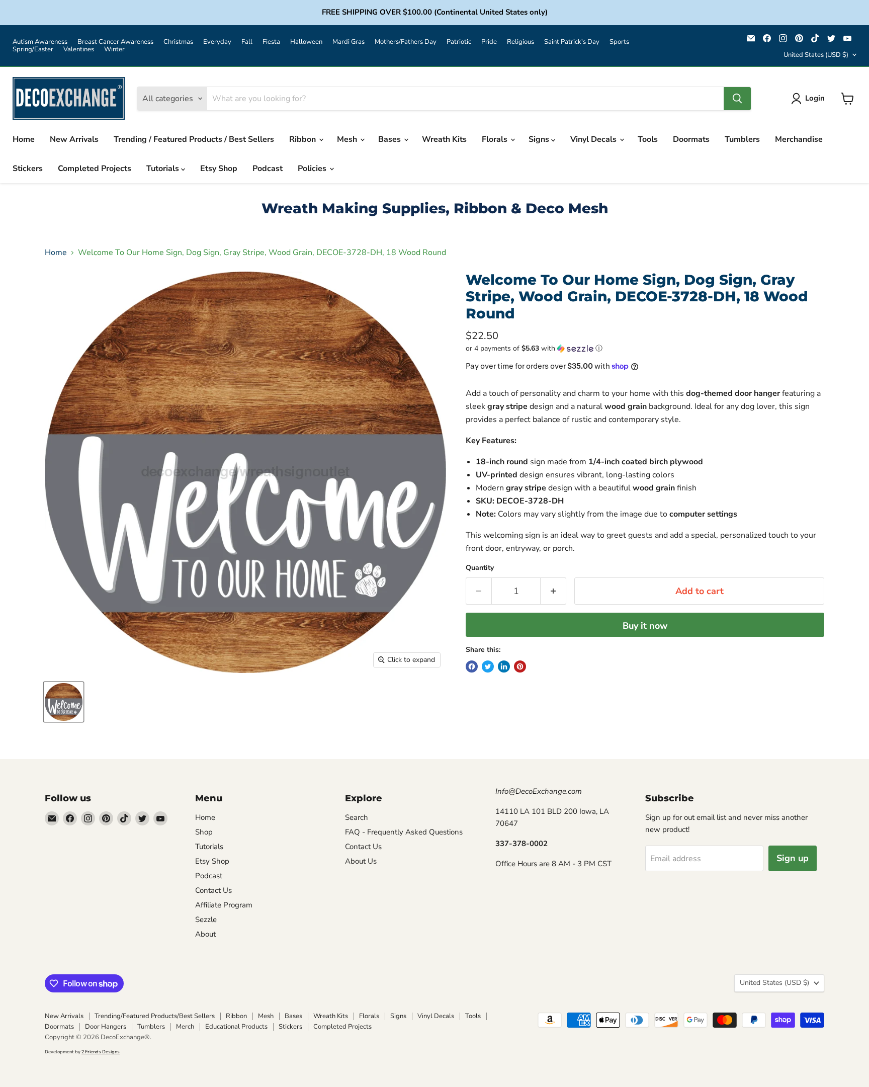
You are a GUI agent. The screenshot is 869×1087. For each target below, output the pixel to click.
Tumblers (742, 139)
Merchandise (799, 139)
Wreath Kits (444, 139)
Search (356, 817)
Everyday (217, 42)
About (205, 934)
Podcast (267, 168)
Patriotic (459, 42)
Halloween (306, 42)
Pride (489, 42)
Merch (185, 1026)
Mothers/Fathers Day (406, 42)
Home (24, 139)
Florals (495, 139)
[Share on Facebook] (472, 666)
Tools (648, 139)
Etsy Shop (218, 168)
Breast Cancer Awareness (115, 42)
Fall (246, 42)
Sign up (792, 858)
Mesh (348, 139)
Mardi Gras (348, 42)
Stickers (28, 168)
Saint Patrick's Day (571, 42)
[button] (645, 348)
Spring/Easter (33, 49)
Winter (114, 49)
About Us (361, 861)
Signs (540, 139)
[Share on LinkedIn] (504, 666)
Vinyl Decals (594, 139)
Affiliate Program (223, 905)
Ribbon (303, 139)
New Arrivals (74, 139)
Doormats (691, 139)
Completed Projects (94, 168)
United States (816, 54)
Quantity (480, 568)
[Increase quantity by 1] (553, 591)
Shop (204, 832)
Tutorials (163, 168)
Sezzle (206, 919)
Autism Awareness (40, 42)
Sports (619, 42)
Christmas (178, 42)
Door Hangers (105, 1026)
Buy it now (645, 626)
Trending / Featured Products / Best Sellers (194, 139)
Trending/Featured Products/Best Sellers (155, 1016)
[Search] (737, 98)
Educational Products (236, 1026)
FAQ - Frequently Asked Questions (404, 832)
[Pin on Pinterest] (520, 666)
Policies (313, 168)
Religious (520, 42)
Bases (390, 139)
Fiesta (271, 42)
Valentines (78, 49)
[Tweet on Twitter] (488, 666)
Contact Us (213, 890)
